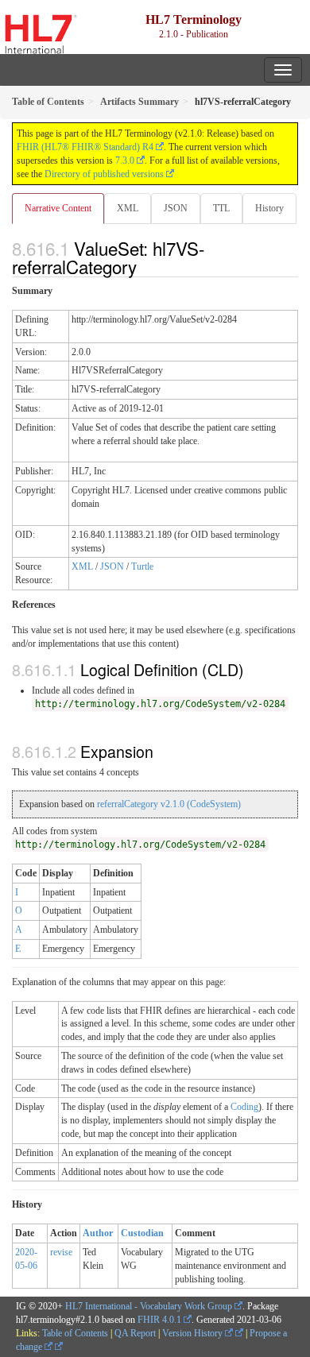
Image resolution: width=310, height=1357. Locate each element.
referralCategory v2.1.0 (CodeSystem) (169, 804)
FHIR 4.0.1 (159, 1319)
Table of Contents (75, 1333)
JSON (176, 208)
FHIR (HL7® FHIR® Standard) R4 (85, 147)
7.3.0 (124, 160)
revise (61, 1252)
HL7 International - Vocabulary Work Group (148, 1306)
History (269, 208)
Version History (193, 1333)
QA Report (135, 1333)
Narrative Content (58, 208)
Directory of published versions (104, 174)
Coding (244, 1106)
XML (127, 208)
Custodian (142, 1233)
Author (98, 1233)
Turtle (142, 566)
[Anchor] (145, 266)
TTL (221, 208)
